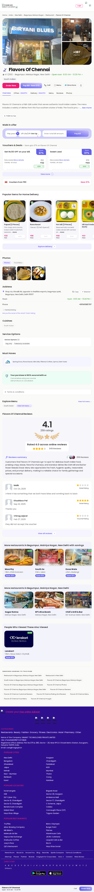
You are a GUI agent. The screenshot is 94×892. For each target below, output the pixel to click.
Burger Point (51, 827)
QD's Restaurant (11, 846)
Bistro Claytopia (52, 824)
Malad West (9, 810)
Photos (7, 263)
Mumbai (49, 771)
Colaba (49, 807)
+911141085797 (85, 304)
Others (8, 868)
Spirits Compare (57, 852)
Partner (24, 857)
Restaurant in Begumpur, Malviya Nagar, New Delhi (23, 675)
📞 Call (47, 85)
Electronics (52, 732)
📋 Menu (57, 85)
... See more (86, 107)
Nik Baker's (8, 830)
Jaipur (6, 767)
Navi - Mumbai (10, 774)
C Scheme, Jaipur (53, 804)
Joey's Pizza (9, 843)
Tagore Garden (52, 813)
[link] (14, 219)
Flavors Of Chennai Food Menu (15, 699)
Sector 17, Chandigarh (55, 800)
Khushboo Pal (20, 500)
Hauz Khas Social (53, 846)
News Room (9, 852)
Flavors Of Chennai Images (41, 699)
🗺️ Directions (70, 85)
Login (79, 6)
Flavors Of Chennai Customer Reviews (18, 694)
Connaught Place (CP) (56, 810)
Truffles (7, 824)
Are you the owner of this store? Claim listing (18, 313)
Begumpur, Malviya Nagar (34, 15)
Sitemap (8, 857)
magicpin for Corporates (46, 857)
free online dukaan (29, 711)
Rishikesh (8, 777)
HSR (5, 794)
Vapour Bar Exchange (13, 837)
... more (14, 232)
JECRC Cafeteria (53, 837)
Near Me (45, 852)
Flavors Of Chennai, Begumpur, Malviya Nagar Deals (23, 685)
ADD (40, 166)
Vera (60, 857)
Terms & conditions (15, 392)
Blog (38, 852)
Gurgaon (50, 758)
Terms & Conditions (73, 852)
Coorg (48, 777)
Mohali (6, 771)
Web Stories (79, 857)
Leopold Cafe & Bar (54, 840)
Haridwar (49, 780)
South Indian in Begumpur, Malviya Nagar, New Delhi (23, 680)
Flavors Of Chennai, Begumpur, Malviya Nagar (64, 680)
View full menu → (85, 401)
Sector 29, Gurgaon (54, 794)
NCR (48, 767)
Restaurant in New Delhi (54, 675)
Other (78, 732)
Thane (49, 774)
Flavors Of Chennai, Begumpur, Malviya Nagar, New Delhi (25, 689)
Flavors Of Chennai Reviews (60, 689)
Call (75, 888)
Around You (30, 852)
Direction (87, 292)
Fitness (42, 732)
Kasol (6, 780)
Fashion (25, 732)
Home (4, 15)
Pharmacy (69, 732)
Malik (16, 485)
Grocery (34, 732)
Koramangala (9, 791)
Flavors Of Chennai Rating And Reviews (51, 694)
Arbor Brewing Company (14, 827)
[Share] (80, 85)
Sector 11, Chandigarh (13, 804)
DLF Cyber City (10, 797)
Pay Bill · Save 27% (31, 85)
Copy (77, 292)
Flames (49, 830)
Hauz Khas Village (11, 813)
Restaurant (50, 15)
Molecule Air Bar (10, 833)
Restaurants (7, 732)
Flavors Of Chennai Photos (57, 685)
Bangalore (8, 761)
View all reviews (45, 533)
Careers (69, 857)
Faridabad (50, 764)
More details (19, 160)
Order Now (11, 85)
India (11, 15)
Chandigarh (51, 761)
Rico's (48, 843)
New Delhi (18, 15)
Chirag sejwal (20, 515)
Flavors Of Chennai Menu (79, 694)
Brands (31, 857)
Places (16, 857)
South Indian (9, 326)
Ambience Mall (52, 797)
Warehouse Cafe (53, 833)
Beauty (17, 732)
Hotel (60, 732)
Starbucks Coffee (11, 840)
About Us (20, 852)
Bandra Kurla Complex (13, 807)
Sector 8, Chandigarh (13, 800)
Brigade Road (51, 791)
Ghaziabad (8, 764)
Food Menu (18, 263)
